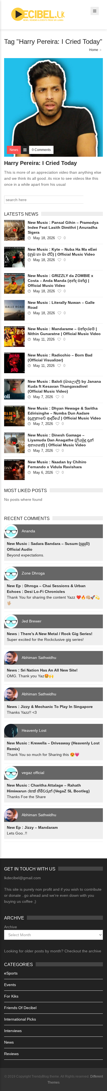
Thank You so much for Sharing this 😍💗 (43, 754)
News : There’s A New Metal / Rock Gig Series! (49, 634)
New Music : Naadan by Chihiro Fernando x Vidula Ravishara (57, 464)
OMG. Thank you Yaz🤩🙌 (30, 676)
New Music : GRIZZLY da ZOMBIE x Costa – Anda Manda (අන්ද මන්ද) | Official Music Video (60, 280)
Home (93, 50)
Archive (10, 927)
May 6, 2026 (43, 472)
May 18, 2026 (44, 238)
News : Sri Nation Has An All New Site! (42, 670)
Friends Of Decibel (20, 1008)
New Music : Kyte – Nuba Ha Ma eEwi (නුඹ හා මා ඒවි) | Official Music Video (62, 251)
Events (10, 985)
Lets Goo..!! (17, 833)
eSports (11, 973)
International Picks (20, 1019)
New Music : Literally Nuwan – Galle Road (61, 305)
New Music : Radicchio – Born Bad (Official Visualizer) (60, 357)
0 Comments (41, 150)
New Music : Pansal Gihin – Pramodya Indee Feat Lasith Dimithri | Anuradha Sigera (63, 227)
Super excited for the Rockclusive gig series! (45, 639)
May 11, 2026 (44, 339)
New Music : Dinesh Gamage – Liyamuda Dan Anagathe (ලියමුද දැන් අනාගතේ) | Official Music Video (61, 440)
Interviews (13, 1031)
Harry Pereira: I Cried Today (40, 163)
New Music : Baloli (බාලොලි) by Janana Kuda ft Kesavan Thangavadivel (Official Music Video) (64, 386)
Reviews (11, 1054)
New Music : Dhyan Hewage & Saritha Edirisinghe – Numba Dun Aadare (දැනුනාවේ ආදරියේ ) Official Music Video (64, 413)
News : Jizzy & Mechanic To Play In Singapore (50, 706)
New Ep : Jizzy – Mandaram (32, 827)
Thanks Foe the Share (26, 797)
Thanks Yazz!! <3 (22, 712)
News (9, 1042)
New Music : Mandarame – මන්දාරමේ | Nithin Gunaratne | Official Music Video (64, 331)
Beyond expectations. (25, 555)
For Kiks (11, 996)
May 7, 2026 (43, 397)
